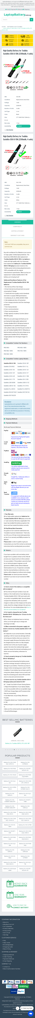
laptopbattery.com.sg (19, 997)
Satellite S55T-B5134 (23, 392)
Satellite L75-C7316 (23, 386)
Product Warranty (8, 928)
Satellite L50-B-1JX (23, 369)
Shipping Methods (8, 954)
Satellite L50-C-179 (9, 379)
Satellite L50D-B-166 (10, 386)
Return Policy (7, 949)
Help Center (6, 942)
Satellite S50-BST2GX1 (10, 392)
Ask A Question (9, 130)
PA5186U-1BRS (8, 351)
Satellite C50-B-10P (23, 363)
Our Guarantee (7, 926)
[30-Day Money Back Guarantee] (17, 883)
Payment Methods (8, 958)
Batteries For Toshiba (14, 26)
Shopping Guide (8, 947)
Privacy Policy (7, 930)
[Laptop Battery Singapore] (17, 16)
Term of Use (6, 932)
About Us (5, 922)
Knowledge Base (8, 944)
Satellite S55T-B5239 (10, 395)
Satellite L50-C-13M (23, 376)
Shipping (26, 9)
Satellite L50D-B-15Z (23, 382)
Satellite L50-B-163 (9, 369)
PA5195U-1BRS (22, 351)
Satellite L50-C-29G (23, 379)
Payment (13, 9)
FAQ (8, 9)
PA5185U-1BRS (22, 347)
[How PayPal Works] (17, 993)
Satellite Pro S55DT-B (24, 389)
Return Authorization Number (11, 968)
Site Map (5, 935)
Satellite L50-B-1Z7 (23, 373)
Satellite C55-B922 (9, 366)
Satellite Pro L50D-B (9, 389)
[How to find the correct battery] (17, 906)
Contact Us (6, 966)
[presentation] (17, 222)
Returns (20, 9)
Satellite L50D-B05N (9, 382)
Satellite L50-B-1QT (9, 373)
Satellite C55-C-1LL (23, 366)
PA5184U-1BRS (8, 354)
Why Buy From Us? (8, 924)
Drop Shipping (7, 961)
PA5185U (6, 347)
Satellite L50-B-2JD (9, 376)
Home (4, 26)
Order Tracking (7, 956)
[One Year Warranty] (17, 895)
